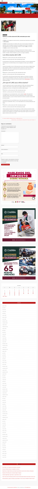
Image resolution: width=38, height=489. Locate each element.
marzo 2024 (4, 360)
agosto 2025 (4, 328)
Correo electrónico (4, 149)
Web (2, 153)
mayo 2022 (4, 402)
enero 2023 (4, 387)
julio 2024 (3, 353)
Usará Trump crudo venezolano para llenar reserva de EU (11, 476)
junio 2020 (4, 445)
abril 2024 (4, 358)
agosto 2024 (4, 351)
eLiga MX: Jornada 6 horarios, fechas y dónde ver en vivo (12, 118)
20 (4, 293)
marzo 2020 (4, 451)
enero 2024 (4, 364)
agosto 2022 (4, 396)
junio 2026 (4, 309)
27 (4, 294)
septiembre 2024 (5, 349)
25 (28, 293)
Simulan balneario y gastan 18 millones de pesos (10, 478)
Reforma (19, 464)
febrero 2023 (4, 385)
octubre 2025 (4, 324)
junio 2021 (4, 423)
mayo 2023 (4, 379)
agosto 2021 (4, 419)
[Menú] (2, 1)
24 (23, 293)
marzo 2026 (4, 315)
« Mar (3, 296)
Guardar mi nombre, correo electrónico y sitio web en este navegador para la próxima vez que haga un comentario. (10, 160)
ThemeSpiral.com (27, 487)
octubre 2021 (4, 415)
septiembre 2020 (5, 440)
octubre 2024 (4, 347)
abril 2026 (4, 313)
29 (14, 294)
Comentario (3, 131)
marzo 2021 (4, 428)
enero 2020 (4, 455)
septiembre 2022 (5, 394)
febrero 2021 (4, 430)
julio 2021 (3, 421)
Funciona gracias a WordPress (12, 487)
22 (14, 293)
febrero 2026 (4, 317)
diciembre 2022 (4, 389)
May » (6, 296)
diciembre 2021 (4, 411)
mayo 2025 (4, 334)
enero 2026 (4, 319)
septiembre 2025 (5, 326)
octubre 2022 (4, 392)
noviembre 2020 (5, 436)
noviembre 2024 (5, 345)
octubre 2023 (4, 370)
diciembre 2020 (4, 434)
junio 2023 (4, 377)
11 (28, 290)
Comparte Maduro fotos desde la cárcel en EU (28, 476)
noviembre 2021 (5, 413)
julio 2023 (3, 375)
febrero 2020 (4, 453)
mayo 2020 (4, 447)
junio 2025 (4, 332)
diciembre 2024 (4, 343)
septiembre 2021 (5, 417)
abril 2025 (4, 336)
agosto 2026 (4, 305)
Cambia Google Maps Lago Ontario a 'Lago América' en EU (11, 474)
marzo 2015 (4, 457)
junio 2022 (4, 400)
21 (9, 293)
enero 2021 (4, 432)
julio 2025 (3, 330)
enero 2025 (4, 341)
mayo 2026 (4, 311)
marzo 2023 (4, 383)
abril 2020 (4, 449)
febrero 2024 (4, 362)
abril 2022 (4, 404)
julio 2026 (3, 307)
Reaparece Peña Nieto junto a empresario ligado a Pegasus (11, 472)
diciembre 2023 (4, 366)
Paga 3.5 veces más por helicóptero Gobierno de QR (26, 478)
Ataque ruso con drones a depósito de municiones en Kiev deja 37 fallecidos (22, 2)
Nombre (2, 145)
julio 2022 (3, 398)
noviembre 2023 (5, 368)
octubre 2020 (4, 438)
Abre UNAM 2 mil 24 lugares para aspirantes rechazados (11, 467)
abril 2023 (4, 381)
